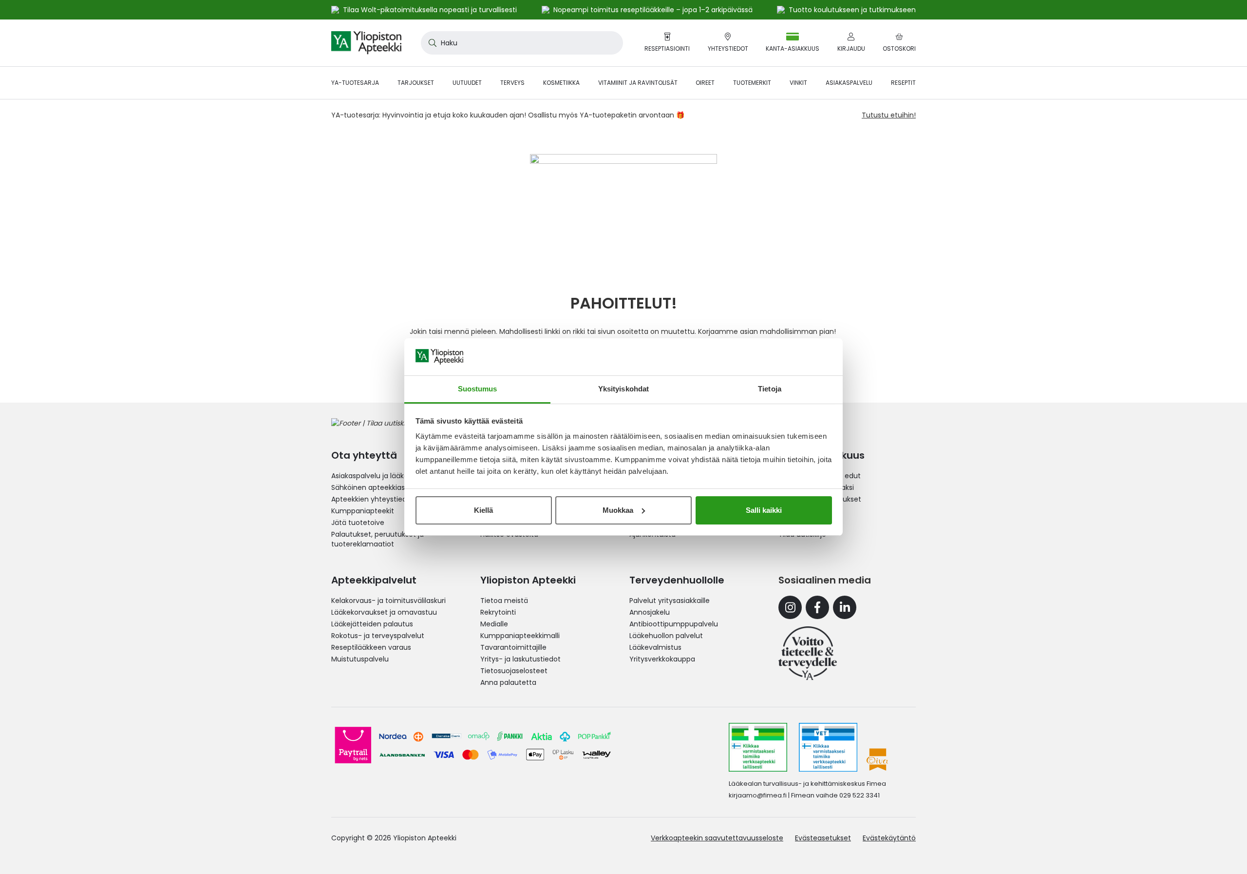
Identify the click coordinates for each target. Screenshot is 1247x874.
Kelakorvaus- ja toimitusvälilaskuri (388, 600)
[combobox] (522, 43)
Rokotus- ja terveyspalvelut (377, 636)
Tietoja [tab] (769, 389)
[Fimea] (758, 747)
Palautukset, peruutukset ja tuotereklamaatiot (377, 539)
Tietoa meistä (504, 600)
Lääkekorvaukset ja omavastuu (384, 612)
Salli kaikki (764, 510)
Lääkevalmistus (655, 647)
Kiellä (483, 510)
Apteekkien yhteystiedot (372, 499)
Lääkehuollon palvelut (666, 636)
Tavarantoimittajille (513, 647)
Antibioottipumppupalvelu (673, 624)
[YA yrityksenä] (807, 653)
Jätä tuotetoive (357, 522)
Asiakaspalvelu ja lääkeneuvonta (386, 476)
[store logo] (366, 43)
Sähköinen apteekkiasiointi (376, 487)
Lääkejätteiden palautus (372, 624)
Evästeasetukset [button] (823, 838)
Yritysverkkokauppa (662, 659)
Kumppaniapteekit (362, 511)
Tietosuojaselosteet (514, 671)
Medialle (494, 624)
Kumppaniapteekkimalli (520, 636)
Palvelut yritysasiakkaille (669, 600)
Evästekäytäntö (889, 838)
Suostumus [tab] (477, 389)
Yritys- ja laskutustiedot (520, 659)
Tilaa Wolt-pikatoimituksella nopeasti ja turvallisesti (430, 10)
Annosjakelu (649, 612)
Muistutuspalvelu (360, 659)
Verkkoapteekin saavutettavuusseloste (717, 838)
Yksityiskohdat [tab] (623, 389)
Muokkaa (618, 510)
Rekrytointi (498, 612)
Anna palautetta (508, 682)
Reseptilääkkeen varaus (371, 647)
